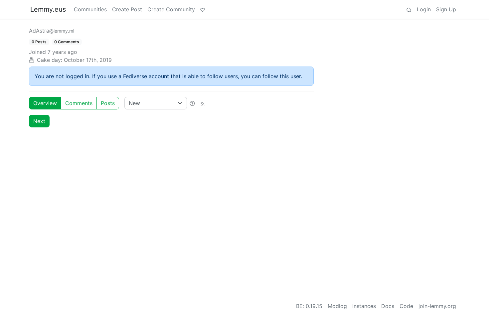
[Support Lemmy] (203, 9)
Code (406, 306)
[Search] (409, 9)
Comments (78, 103)
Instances (364, 306)
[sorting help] (192, 103)
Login (424, 9)
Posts (108, 103)
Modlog (337, 306)
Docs (387, 306)
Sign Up (446, 9)
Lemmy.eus (48, 9)
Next (39, 121)
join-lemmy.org (437, 306)
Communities (90, 9)
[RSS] (202, 103)
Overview (45, 103)
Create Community (171, 9)
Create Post (127, 9)
